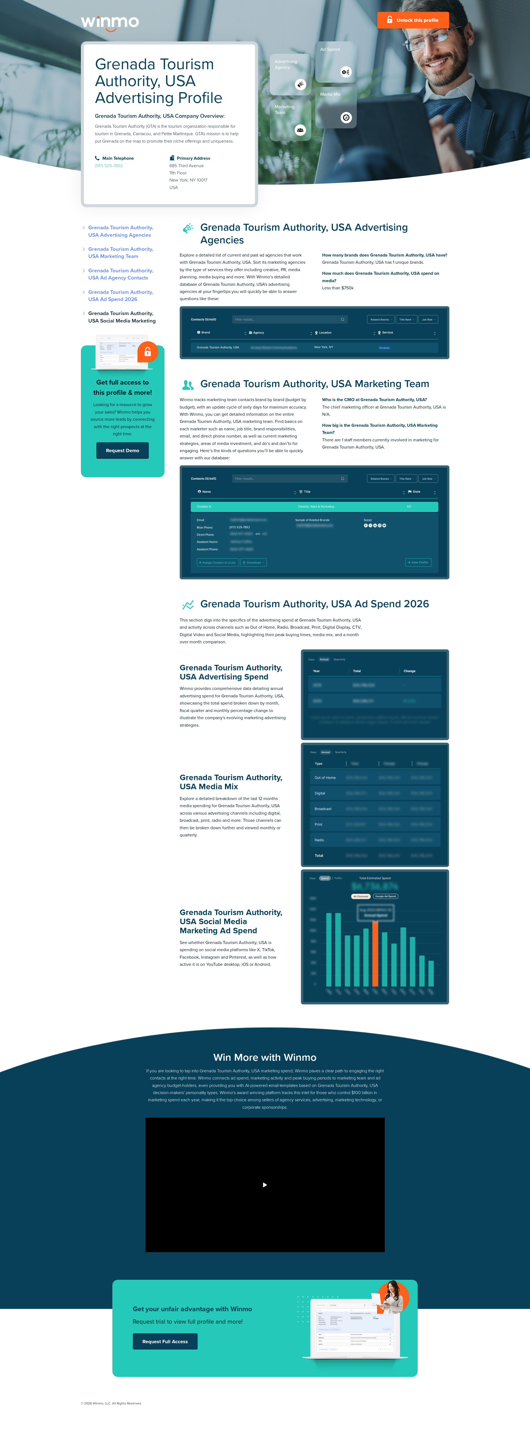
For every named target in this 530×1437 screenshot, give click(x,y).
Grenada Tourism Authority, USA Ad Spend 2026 (120, 295)
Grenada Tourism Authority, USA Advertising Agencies (120, 231)
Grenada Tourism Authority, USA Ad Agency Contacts (120, 274)
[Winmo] (122, 24)
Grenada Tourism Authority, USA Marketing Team (120, 252)
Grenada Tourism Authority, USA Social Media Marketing (122, 316)
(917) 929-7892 (109, 165)
